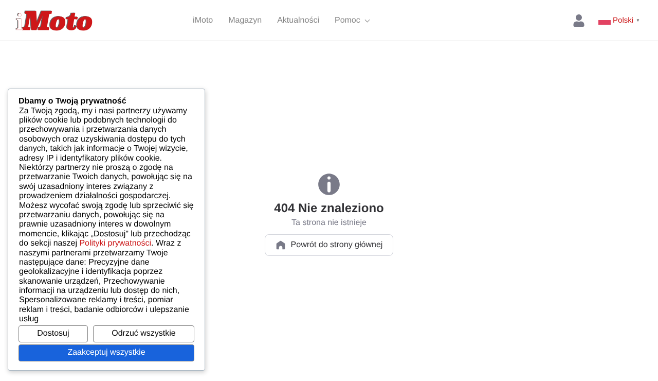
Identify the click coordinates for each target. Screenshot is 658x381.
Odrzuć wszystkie (143, 333)
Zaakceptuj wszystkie (106, 352)
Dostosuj (53, 333)
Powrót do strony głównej (337, 244)
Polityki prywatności (115, 243)
